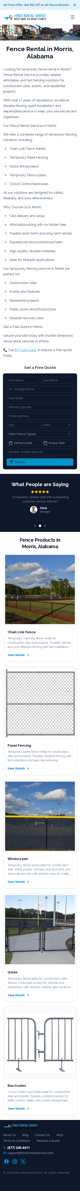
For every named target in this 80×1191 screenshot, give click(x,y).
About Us (9, 1135)
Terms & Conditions (16, 1141)
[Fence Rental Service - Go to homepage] (24, 17)
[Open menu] (73, 17)
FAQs (59, 1135)
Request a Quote (48, 1141)
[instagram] (14, 1161)
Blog (25, 1135)
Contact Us (42, 1135)
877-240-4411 (25, 350)
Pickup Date (57, 443)
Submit (20, 462)
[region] (40, 504)
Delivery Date (23, 443)
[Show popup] (70, 425)
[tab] (35, 526)
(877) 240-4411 (18, 1147)
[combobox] (57, 425)
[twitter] (23, 1161)
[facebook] (6, 1161)
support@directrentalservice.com (30, 1153)
